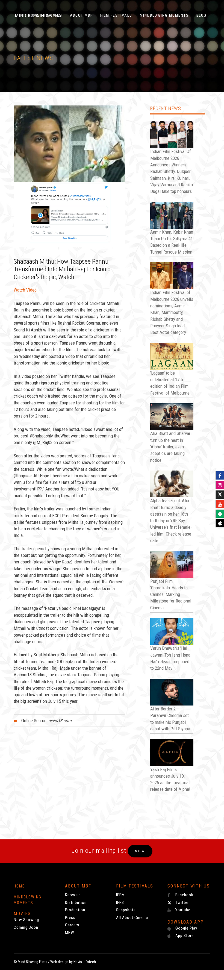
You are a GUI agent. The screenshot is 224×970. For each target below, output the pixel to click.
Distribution (76, 902)
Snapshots (126, 909)
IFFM (120, 894)
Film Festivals (116, 15)
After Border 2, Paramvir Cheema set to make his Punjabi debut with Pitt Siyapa (170, 718)
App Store (184, 935)
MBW (69, 932)
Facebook (183, 894)
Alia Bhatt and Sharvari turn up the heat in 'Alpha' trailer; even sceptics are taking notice (170, 447)
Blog (201, 15)
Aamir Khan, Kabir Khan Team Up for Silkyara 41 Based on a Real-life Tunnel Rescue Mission (171, 242)
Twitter (181, 902)
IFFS (120, 902)
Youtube (182, 909)
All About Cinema (132, 917)
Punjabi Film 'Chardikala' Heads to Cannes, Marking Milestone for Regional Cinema (170, 594)
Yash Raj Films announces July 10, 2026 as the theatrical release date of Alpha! (170, 779)
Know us (73, 894)
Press (70, 917)
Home (19, 886)
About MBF (81, 15)
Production (75, 909)
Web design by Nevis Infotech (73, 962)
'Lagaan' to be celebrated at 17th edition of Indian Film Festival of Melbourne (170, 383)
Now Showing (26, 919)
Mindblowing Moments (164, 15)
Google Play (185, 928)
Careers (72, 924)
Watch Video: (25, 290)
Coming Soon (26, 927)
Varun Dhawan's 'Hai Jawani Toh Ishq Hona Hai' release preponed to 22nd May (170, 658)
